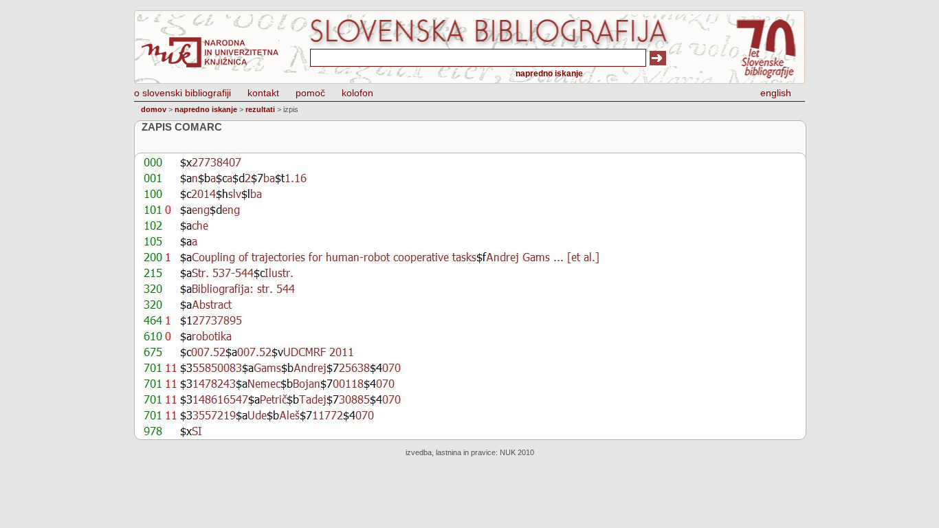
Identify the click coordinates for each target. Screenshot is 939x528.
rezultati (260, 109)
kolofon (357, 92)
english (775, 92)
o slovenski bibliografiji (182, 92)
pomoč (310, 92)
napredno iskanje (549, 73)
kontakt (263, 92)
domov (153, 109)
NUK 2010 (517, 452)
